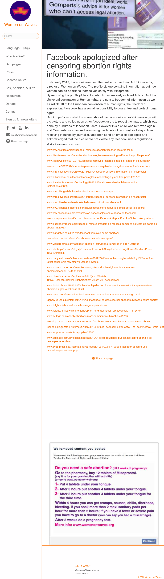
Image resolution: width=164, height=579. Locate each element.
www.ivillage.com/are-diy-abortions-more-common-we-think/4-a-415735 (87, 316)
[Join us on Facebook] (7, 128)
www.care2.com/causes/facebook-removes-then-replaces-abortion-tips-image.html (93, 294)
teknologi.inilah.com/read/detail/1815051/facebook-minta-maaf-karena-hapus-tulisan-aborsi (98, 321)
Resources (13, 95)
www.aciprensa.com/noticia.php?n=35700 (70, 332)
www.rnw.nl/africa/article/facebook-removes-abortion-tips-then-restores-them (90, 150)
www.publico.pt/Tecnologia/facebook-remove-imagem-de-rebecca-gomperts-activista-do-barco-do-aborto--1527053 (102, 225)
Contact (11, 111)
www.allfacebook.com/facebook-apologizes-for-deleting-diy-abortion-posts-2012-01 (94, 177)
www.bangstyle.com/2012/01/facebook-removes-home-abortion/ (83, 233)
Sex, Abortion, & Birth (20, 87)
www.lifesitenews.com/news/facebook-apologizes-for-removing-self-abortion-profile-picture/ (98, 155)
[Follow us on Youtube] (20, 128)
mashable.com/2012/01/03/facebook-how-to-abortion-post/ (80, 238)
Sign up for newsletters (21, 119)
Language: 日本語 (18, 48)
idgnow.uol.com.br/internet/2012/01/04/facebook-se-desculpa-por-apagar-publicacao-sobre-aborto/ (102, 300)
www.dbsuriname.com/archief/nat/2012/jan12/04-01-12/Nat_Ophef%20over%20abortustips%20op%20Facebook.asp (83, 278)
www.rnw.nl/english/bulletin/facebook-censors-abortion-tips (80, 191)
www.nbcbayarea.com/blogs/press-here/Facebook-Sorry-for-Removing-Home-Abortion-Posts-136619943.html (99, 251)
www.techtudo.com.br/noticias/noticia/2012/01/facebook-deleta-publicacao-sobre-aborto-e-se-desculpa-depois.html (99, 339)
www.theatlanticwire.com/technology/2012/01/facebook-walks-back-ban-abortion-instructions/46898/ (92, 184)
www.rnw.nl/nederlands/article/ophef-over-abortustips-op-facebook (84, 202)
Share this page (19, 141)
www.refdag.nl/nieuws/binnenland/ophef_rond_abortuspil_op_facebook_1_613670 (94, 310)
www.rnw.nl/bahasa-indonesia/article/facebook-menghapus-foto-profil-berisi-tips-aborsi (96, 207)
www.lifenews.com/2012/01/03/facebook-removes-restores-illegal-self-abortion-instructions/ (98, 160)
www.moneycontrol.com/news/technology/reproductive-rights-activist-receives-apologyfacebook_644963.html (91, 269)
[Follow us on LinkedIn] (27, 128)
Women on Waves (20, 24)
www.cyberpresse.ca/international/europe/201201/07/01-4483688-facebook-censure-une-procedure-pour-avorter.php (97, 348)
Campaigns (13, 64)
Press (10, 72)
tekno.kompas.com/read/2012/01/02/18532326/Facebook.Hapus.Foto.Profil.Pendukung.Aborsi (100, 218)
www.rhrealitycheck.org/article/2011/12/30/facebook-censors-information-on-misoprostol (96, 171)
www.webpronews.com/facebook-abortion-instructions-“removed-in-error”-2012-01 (93, 244)
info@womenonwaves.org (23, 135)
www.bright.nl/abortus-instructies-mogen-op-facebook (77, 305)
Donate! (11, 103)
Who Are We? (15, 56)
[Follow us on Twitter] (14, 128)
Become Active (16, 79)
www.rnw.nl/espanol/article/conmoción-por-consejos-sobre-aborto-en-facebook (91, 213)
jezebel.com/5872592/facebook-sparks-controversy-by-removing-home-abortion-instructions (98, 166)
